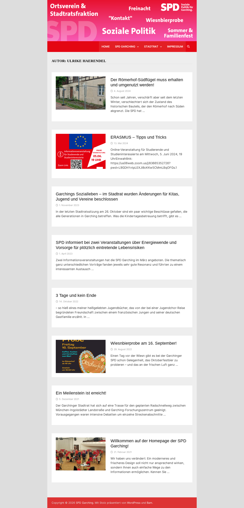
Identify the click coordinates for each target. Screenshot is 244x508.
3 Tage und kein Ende (76, 295)
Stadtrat (151, 46)
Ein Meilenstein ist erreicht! (81, 393)
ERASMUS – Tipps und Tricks (138, 137)
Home (106, 46)
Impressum (175, 46)
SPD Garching (125, 46)
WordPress (133, 502)
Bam (149, 502)
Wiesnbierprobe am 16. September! (144, 343)
